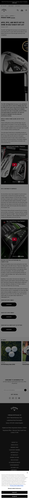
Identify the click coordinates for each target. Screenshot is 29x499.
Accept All (14, 496)
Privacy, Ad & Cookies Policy (16, 485)
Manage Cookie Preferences (14, 488)
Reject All (14, 492)
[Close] (27, 472)
